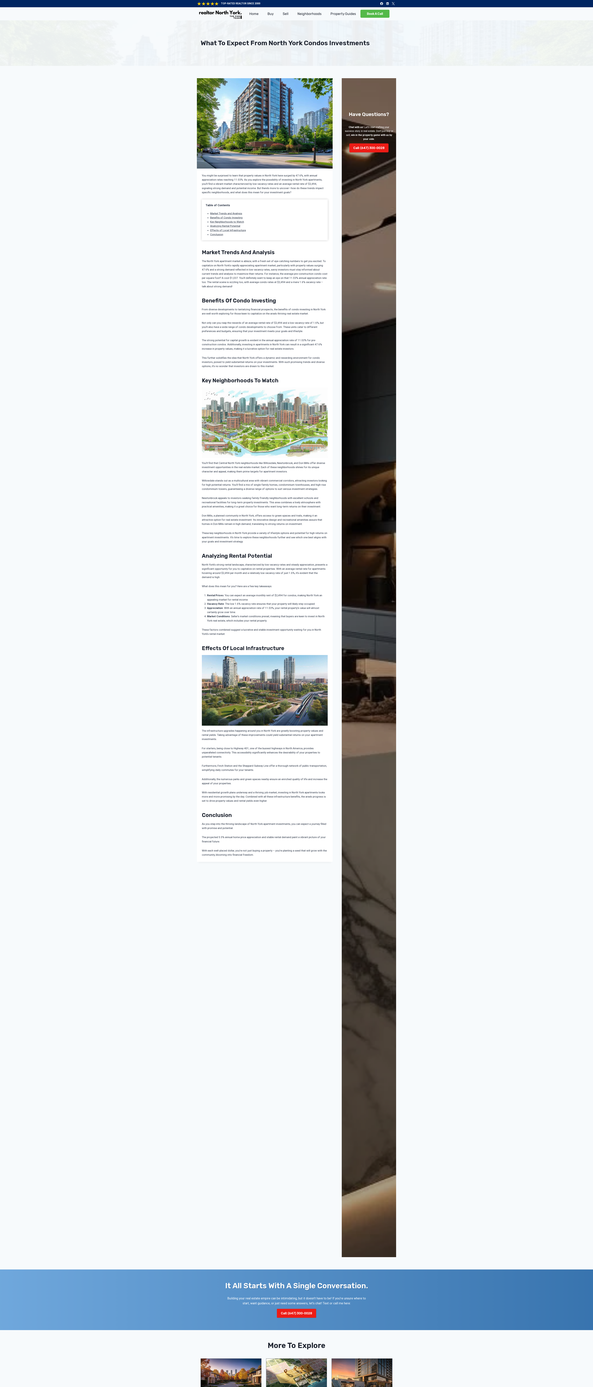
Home (254, 14)
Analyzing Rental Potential (225, 225)
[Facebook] (382, 3)
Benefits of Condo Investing (226, 217)
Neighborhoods (309, 14)
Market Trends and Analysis (226, 213)
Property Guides (343, 14)
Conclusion (216, 234)
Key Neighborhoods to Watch (227, 221)
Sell (285, 14)
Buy (270, 14)
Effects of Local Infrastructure (228, 230)
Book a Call (375, 14)
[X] (393, 3)
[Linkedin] (387, 3)
